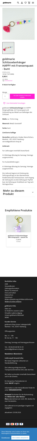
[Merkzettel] (25, 2)
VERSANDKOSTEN (15, 390)
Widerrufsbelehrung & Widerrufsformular (19, 299)
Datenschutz (9, 295)
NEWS (7, 317)
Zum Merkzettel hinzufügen (16, 103)
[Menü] (33, 2)
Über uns (8, 309)
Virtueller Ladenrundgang (13, 313)
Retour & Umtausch (11, 290)
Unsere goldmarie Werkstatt (14, 315)
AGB (6, 284)
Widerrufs (11, 397)
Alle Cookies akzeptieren (20, 438)
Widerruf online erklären (13, 302)
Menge (4, 92)
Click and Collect (10, 293)
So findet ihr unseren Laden (14, 311)
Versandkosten (8, 80)
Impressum (8, 297)
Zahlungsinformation (12, 288)
